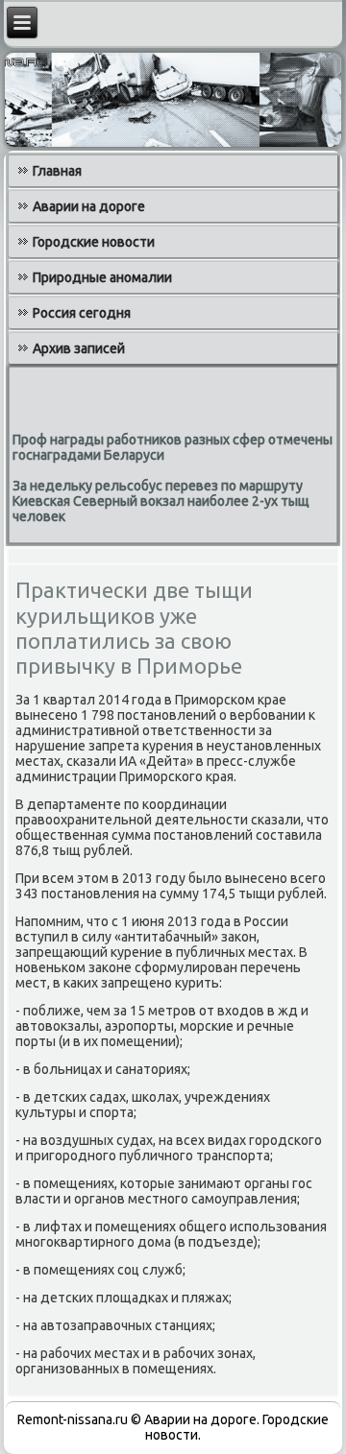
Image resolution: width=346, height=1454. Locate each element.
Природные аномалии (102, 277)
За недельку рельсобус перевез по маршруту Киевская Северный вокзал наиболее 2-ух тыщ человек (160, 501)
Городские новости (94, 242)
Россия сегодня (82, 313)
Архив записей (79, 348)
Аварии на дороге (89, 206)
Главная (57, 171)
